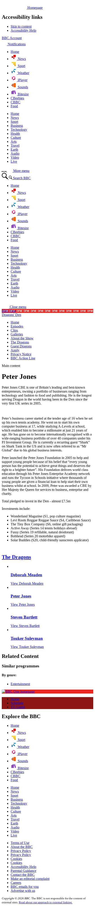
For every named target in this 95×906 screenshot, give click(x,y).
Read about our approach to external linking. (45, 902)
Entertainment (20, 684)
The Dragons (20, 342)
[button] (14, 307)
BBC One (9, 311)
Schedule (17, 703)
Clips (14, 330)
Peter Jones (21, 596)
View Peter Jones (23, 604)
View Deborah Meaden (27, 583)
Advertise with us (23, 891)
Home (15, 322)
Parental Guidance (23, 871)
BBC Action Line (23, 358)
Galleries (17, 334)
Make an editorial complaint (30, 879)
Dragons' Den (11, 315)
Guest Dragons (21, 346)
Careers (16, 883)
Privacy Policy (21, 851)
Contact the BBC (23, 875)
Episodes (17, 326)
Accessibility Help (23, 867)
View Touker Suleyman (27, 647)
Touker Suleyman (27, 638)
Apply (15, 350)
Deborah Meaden (26, 575)
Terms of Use (20, 843)
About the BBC (22, 847)
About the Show (22, 338)
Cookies (16, 859)
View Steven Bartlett (25, 626)
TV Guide (18, 707)
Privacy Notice (21, 354)
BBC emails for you (25, 887)
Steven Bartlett (24, 617)
